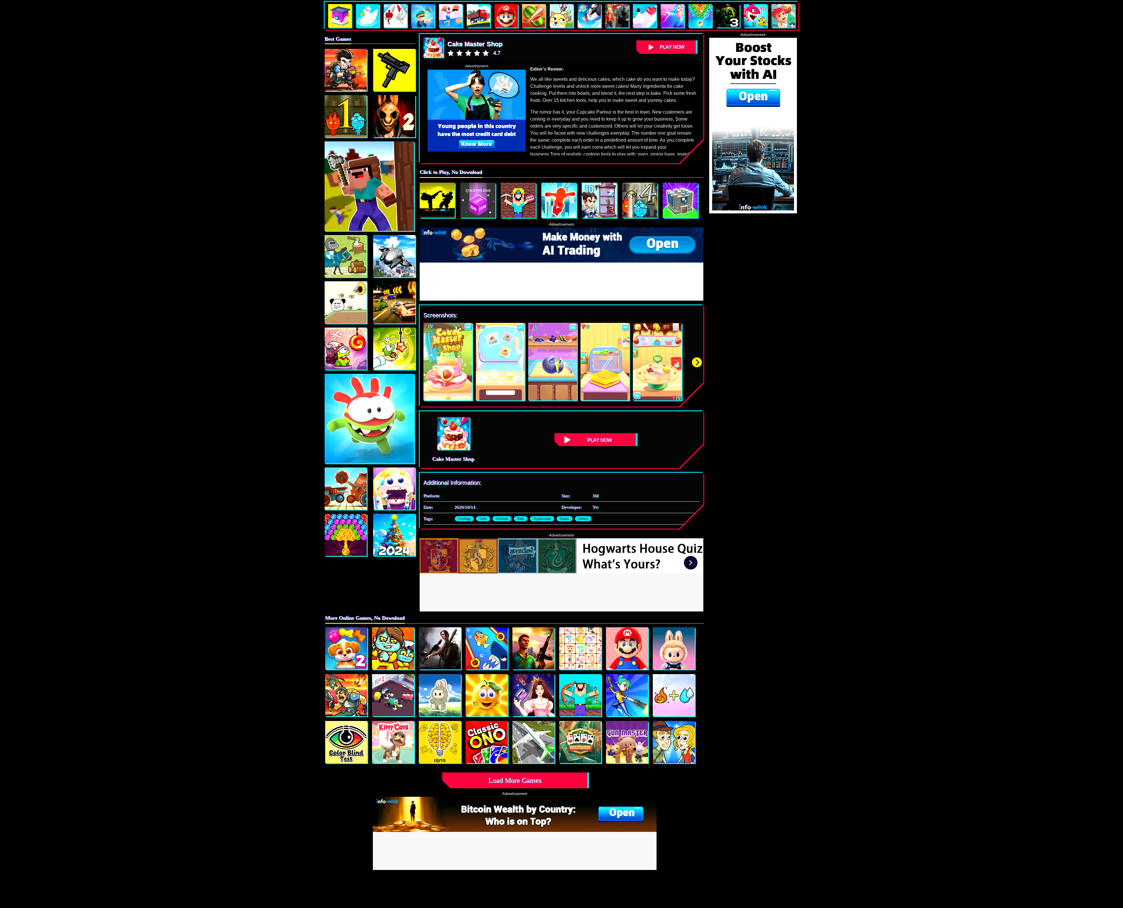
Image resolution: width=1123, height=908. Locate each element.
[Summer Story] (346, 535)
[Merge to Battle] (680, 200)
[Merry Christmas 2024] (394, 535)
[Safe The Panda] (346, 302)
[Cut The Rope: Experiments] (394, 349)
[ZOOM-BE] (393, 648)
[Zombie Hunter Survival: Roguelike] (346, 695)
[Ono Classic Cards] (487, 742)
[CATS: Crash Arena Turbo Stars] (346, 488)
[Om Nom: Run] (369, 418)
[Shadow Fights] (437, 200)
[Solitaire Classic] (580, 742)
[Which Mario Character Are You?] (627, 648)
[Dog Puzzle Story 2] (346, 648)
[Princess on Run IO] (533, 695)
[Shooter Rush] (627, 695)
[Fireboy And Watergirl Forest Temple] (346, 116)
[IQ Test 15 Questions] (440, 742)
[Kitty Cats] (393, 742)
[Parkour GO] (558, 200)
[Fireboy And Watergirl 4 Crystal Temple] (639, 200)
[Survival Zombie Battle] (394, 70)
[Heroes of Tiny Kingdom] (346, 256)
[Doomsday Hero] (440, 648)
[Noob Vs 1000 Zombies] (580, 695)
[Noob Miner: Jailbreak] (518, 200)
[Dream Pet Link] (580, 648)
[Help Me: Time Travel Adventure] (674, 742)
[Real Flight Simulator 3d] (533, 742)
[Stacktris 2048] (477, 200)
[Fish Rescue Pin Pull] (487, 648)
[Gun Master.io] (627, 742)
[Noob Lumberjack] (369, 186)
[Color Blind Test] (346, 742)
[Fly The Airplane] (394, 256)
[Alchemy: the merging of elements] (674, 695)
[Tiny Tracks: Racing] (393, 695)
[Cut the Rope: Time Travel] (346, 349)
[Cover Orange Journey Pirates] (487, 695)
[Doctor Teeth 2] (394, 488)
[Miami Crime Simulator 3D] (533, 648)
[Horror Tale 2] (394, 116)
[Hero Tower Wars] (599, 200)
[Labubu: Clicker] (674, 648)
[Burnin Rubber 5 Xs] (394, 302)
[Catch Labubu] (440, 695)
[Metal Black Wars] (346, 70)
